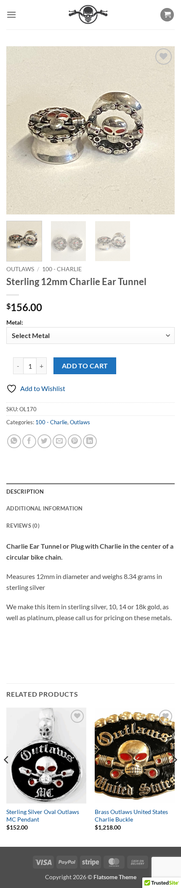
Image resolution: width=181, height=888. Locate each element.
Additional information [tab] (44, 508)
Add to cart (85, 366)
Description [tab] (25, 491)
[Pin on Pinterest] (75, 441)
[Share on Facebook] (29, 441)
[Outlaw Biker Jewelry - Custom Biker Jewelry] (88, 14)
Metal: (14, 322)
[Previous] (20, 130)
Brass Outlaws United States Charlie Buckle (131, 816)
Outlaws (20, 269)
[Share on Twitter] (44, 441)
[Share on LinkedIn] (90, 441)
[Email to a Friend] (60, 441)
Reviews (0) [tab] (23, 525)
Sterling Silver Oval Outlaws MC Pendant (42, 816)
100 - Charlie (62, 269)
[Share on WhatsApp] (14, 441)
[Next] (160, 130)
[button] (11, 14)
